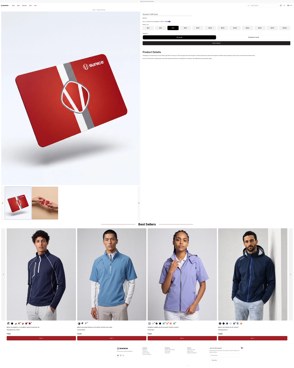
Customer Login (191, 349)
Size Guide (167, 351)
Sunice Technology (170, 349)
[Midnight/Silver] (220, 323)
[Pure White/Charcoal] (15, 323)
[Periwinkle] (149, 323)
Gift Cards (167, 352)
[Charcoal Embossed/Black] (227, 323)
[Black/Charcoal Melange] (223, 323)
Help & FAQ (190, 351)
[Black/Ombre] (12, 323)
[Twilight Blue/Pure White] (86, 323)
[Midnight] (156, 323)
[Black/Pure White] (82, 323)
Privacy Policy (146, 352)
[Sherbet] (167, 323)
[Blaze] (241, 323)
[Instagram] (121, 355)
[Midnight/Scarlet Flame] (29, 323)
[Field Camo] (237, 323)
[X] (123, 355)
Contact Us (145, 351)
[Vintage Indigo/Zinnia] (19, 323)
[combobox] (261, 5)
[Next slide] (139, 203)
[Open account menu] (284, 5)
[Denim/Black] (79, 323)
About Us (144, 349)
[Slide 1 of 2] (18, 203)
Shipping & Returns (192, 352)
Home (93, 9)
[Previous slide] (2, 203)
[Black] (160, 323)
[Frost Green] (174, 323)
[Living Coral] (170, 323)
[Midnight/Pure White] (8, 323)
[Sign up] (214, 360)
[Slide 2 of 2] (45, 203)
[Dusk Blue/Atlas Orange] (234, 323)
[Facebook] (118, 355)
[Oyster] (153, 323)
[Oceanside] (163, 323)
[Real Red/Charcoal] (26, 323)
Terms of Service (146, 354)
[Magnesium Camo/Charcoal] (22, 323)
